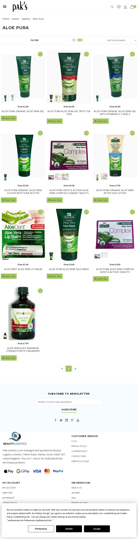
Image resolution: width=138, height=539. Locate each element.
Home (6, 18)
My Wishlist (8, 497)
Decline (69, 529)
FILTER (34, 40)
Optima (26, 18)
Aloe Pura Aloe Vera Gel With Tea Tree (68, 113)
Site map (76, 492)
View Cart (8, 492)
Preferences (41, 529)
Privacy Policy (79, 446)
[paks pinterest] (72, 420)
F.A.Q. (74, 441)
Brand (15, 18)
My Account (9, 487)
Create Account (80, 461)
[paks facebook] (55, 420)
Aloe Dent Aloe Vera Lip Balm (23, 269)
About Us (77, 487)
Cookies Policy (79, 451)
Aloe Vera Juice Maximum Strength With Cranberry (23, 349)
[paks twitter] (61, 420)
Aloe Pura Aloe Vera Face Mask (69, 269)
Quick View (9, 118)
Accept (96, 529)
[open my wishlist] (119, 7)
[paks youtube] (78, 420)
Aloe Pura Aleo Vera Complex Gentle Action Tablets (115, 270)
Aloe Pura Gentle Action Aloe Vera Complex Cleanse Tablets (69, 192)
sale (74, 497)
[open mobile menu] (5, 6)
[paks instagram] (67, 420)
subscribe (69, 409)
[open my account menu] (125, 7)
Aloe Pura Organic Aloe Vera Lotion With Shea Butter (23, 192)
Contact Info (79, 456)
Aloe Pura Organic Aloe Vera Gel (23, 111)
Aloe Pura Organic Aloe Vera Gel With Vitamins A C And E (115, 113)
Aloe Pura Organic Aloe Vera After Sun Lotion (115, 192)
